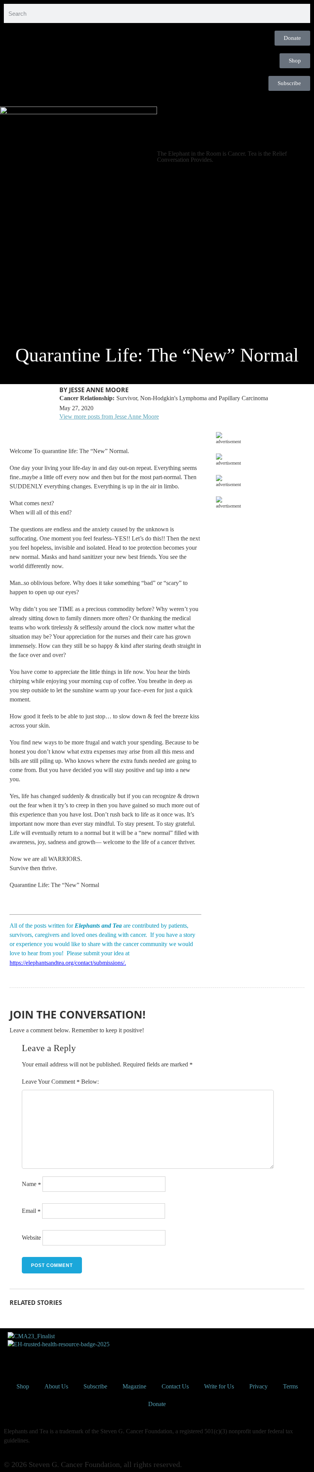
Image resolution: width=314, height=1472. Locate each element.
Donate (157, 1404)
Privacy (258, 1386)
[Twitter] (34, 1358)
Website (31, 1237)
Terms (290, 1386)
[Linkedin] (75, 1358)
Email (31, 1211)
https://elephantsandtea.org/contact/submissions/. (68, 962)
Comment (65, 1081)
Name (31, 1184)
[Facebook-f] (13, 1358)
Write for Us (219, 1386)
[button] (157, 101)
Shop (22, 1386)
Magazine (134, 1386)
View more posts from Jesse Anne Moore (109, 416)
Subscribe (95, 1386)
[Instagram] (54, 1358)
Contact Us (175, 1386)
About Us (56, 1386)
